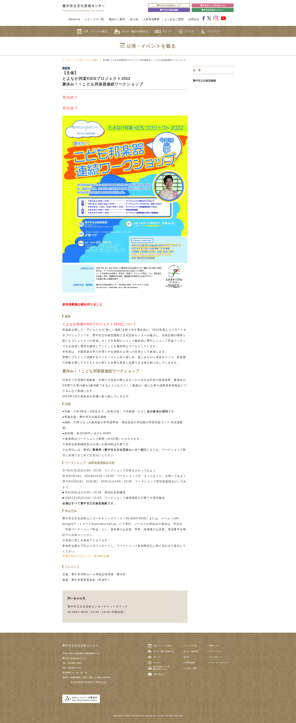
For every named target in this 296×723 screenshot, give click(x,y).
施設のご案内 (117, 19)
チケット (167, 31)
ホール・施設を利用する (135, 31)
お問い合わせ (158, 674)
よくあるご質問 (173, 19)
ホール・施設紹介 (191, 651)
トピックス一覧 (94, 19)
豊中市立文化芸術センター (169, 5)
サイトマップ (215, 651)
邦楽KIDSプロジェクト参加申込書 (85, 556)
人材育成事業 (151, 19)
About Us (74, 19)
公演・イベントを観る (95, 31)
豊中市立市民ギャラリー (212, 10)
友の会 (134, 19)
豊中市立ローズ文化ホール (212, 5)
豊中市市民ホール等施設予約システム (161, 668)
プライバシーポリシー (218, 663)
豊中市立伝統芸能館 (169, 10)
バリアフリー (213, 31)
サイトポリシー (216, 657)
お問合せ (193, 19)
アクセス (189, 31)
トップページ (68, 60)
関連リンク (214, 646)
